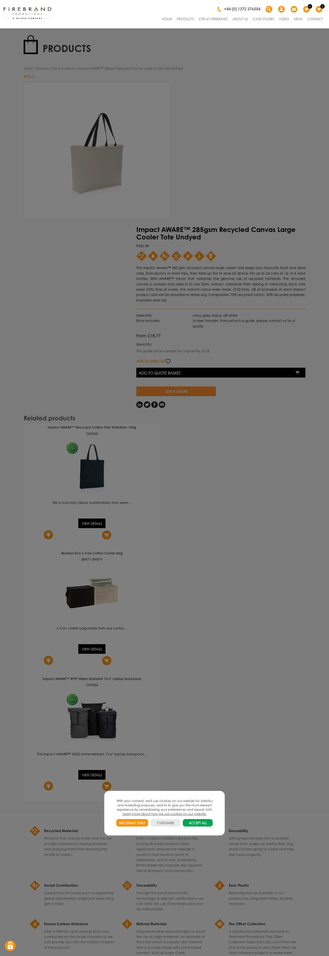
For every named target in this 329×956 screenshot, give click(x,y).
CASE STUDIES (263, 18)
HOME (167, 18)
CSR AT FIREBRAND (213, 18)
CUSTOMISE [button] (165, 823)
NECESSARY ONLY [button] (132, 823)
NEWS (298, 18)
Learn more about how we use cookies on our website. (164, 813)
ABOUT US (240, 18)
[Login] (282, 9)
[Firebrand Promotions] (27, 13)
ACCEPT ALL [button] (198, 823)
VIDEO (284, 18)
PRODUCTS (185, 18)
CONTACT (315, 18)
